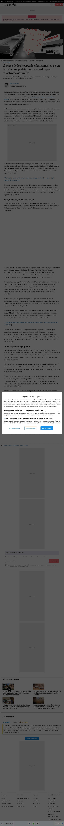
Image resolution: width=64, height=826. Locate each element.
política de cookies (42, 406)
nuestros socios (24, 399)
